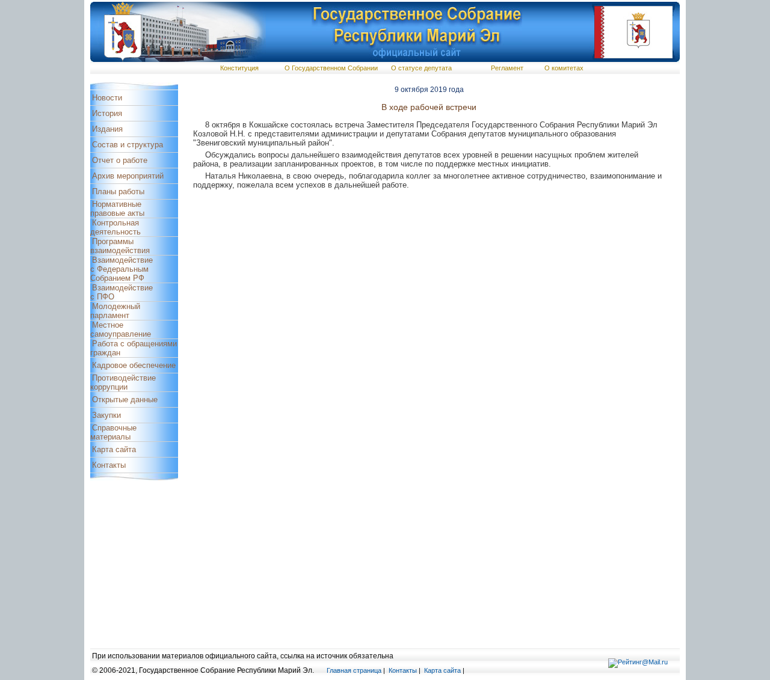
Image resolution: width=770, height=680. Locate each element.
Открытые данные (125, 399)
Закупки (106, 415)
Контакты (109, 465)
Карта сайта (114, 449)
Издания (107, 128)
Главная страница (354, 670)
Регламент (507, 68)
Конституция (239, 68)
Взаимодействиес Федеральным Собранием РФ (121, 269)
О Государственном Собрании (331, 68)
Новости (107, 97)
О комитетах (564, 68)
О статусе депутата (421, 68)
